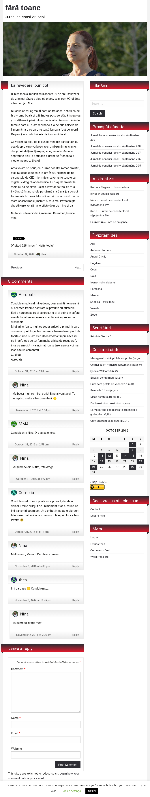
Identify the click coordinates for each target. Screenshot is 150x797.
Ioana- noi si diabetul (102, 282)
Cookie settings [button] (71, 791)
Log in (94, 537)
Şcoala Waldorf (110, 193)
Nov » (103, 482)
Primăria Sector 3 (101, 336)
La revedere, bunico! (29, 85)
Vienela (94, 308)
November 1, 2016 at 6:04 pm (33, 410)
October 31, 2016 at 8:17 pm (31, 531)
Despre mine (98, 515)
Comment (18, 669)
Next (77, 267)
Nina (43, 254)
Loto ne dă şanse (117, 222)
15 (132, 455)
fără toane (23, 8)
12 (109, 455)
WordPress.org (99, 556)
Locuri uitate (121, 187)
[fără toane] (75, 48)
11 (101, 455)
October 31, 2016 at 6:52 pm (33, 479)
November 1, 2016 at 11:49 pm (32, 600)
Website (16, 748)
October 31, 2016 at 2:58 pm (31, 444)
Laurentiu (96, 222)
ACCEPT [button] (92, 791)
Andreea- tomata (100, 250)
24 (93, 467)
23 (140, 461)
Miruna (94, 295)
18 (101, 461)
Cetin (93, 269)
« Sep (93, 482)
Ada (92, 243)
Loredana (96, 289)
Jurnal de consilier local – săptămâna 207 (115, 152)
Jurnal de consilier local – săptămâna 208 (115, 146)
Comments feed (100, 550)
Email (15, 733)
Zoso (93, 314)
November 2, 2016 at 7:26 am (33, 634)
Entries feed (97, 544)
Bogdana (95, 263)
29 (132, 467)
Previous (17, 267)
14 (124, 455)
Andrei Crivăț (98, 256)
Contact (95, 509)
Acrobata (27, 294)
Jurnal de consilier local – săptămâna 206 (115, 159)
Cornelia (26, 492)
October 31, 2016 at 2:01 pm (31, 371)
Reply (75, 371)
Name (16, 718)
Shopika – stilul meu (102, 302)
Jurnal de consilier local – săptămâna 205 (115, 165)
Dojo (93, 276)
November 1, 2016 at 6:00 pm (32, 566)
